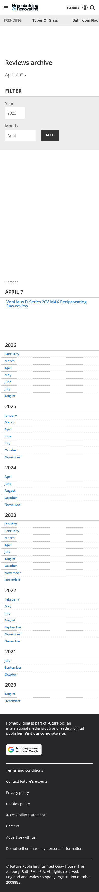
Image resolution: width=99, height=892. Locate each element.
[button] (6, 7)
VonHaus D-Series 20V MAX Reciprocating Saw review (46, 304)
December (13, 579)
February (12, 354)
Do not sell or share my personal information (44, 848)
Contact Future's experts (26, 781)
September (13, 627)
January (11, 415)
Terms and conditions (24, 770)
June (8, 382)
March (10, 361)
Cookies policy (18, 803)
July (7, 389)
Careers (12, 826)
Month (11, 126)
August (10, 396)
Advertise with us (21, 837)
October (11, 450)
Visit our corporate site (45, 733)
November (13, 457)
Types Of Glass (45, 20)
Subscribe (73, 7)
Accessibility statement (25, 814)
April (8, 368)
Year (9, 103)
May (8, 375)
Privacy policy (17, 792)
